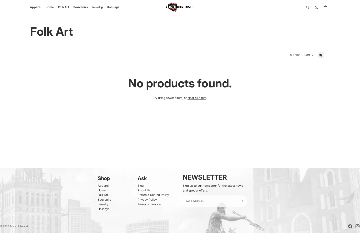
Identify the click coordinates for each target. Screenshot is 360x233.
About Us (144, 190)
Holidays (103, 209)
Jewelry (103, 204)
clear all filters (197, 97)
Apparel (103, 185)
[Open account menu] (316, 7)
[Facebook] (350, 226)
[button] (309, 55)
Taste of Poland (19, 226)
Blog (141, 185)
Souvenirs (104, 199)
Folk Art (103, 194)
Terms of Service (149, 204)
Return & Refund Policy (153, 194)
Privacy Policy (147, 199)
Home (102, 190)
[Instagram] (357, 226)
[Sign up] (242, 201)
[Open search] (307, 7)
